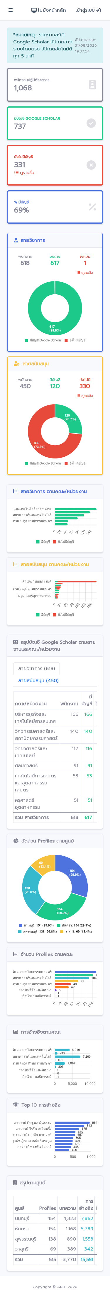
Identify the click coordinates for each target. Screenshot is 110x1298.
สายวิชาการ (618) (36, 668)
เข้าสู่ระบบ (85, 10)
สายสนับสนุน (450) (38, 680)
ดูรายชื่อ (26, 173)
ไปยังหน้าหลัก (52, 10)
